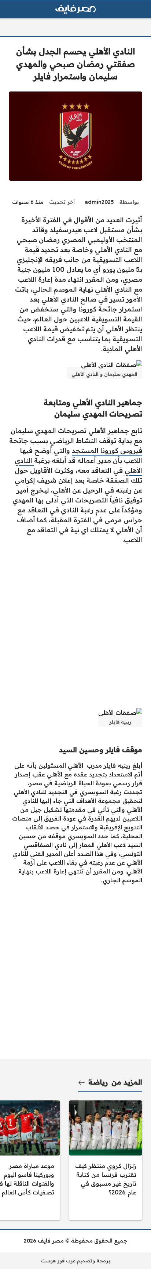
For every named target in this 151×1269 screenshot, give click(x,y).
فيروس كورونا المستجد (107, 450)
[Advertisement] (75, 626)
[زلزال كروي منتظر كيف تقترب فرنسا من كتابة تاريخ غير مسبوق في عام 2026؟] (105, 1160)
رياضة (98, 1082)
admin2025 (99, 202)
